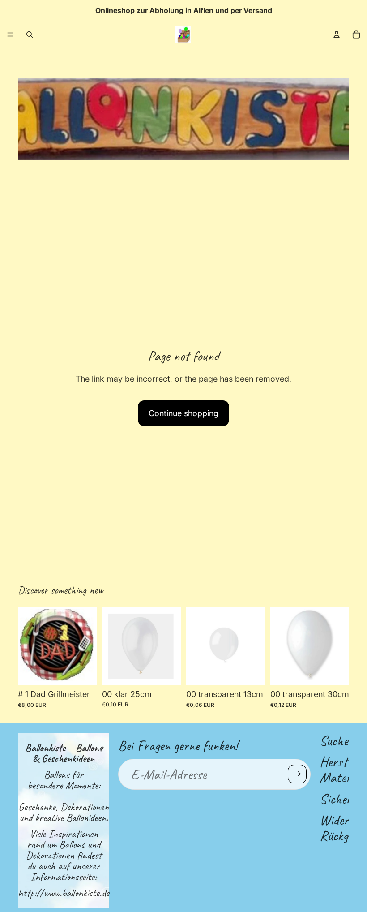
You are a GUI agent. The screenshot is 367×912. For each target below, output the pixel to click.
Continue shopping (183, 413)
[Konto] (336, 34)
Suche (334, 740)
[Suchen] (29, 34)
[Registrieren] (297, 774)
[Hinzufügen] (167, 671)
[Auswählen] (83, 671)
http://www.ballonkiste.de (63, 892)
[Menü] (10, 34)
